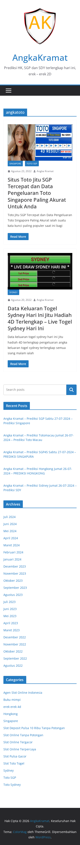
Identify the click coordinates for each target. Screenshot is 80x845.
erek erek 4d (12, 707)
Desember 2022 (14, 637)
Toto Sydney (12, 785)
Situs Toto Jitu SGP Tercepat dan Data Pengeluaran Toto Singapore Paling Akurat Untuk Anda (37, 193)
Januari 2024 (12, 559)
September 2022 (15, 658)
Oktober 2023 (13, 580)
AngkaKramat (40, 57)
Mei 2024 (9, 531)
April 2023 (10, 623)
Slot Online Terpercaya (19, 749)
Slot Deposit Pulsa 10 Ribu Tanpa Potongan (34, 728)
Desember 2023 (14, 566)
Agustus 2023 (13, 595)
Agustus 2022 (13, 665)
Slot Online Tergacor (18, 742)
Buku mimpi (12, 700)
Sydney (13, 292)
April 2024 (10, 538)
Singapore (15, 163)
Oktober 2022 (13, 651)
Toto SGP (32, 163)
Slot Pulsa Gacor (14, 756)
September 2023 (15, 588)
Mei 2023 (9, 616)
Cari (71, 389)
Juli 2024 (9, 517)
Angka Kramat (45, 171)
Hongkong (10, 714)
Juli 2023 (9, 602)
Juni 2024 (10, 524)
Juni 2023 (10, 609)
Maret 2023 (11, 630)
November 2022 (14, 644)
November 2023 (14, 573)
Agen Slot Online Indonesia (22, 693)
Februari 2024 (13, 552)
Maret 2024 (11, 545)
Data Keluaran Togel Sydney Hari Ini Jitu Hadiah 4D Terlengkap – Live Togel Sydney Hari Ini (40, 318)
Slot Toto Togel (13, 763)
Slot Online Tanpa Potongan (23, 735)
